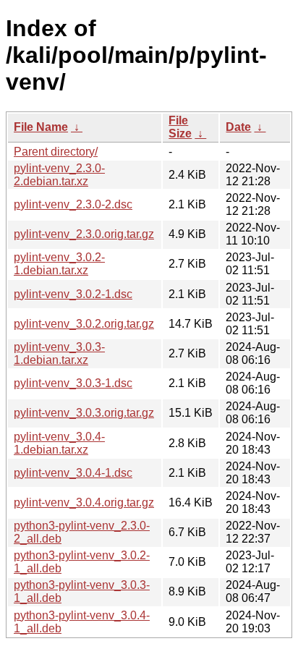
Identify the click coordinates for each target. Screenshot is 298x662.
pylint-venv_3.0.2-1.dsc (73, 294)
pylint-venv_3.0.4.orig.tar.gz (84, 502)
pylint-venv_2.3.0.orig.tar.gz (84, 234)
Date (238, 127)
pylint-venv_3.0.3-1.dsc (73, 383)
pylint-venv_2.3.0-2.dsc (73, 204)
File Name (41, 127)
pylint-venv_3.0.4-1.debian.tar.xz (59, 443)
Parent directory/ (56, 151)
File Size (180, 127)
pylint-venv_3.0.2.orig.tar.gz (84, 324)
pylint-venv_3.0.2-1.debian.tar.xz (59, 263)
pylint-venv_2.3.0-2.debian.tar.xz (59, 174)
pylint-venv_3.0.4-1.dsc (73, 473)
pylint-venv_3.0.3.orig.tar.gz (84, 413)
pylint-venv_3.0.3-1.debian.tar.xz (59, 353)
